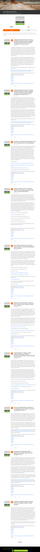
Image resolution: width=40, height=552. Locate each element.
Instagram (12, 128)
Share (12, 30)
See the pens (13, 214)
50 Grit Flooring (28, 194)
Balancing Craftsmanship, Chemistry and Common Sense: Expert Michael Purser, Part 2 (24, 304)
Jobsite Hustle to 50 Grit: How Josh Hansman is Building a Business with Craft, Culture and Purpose (24, 190)
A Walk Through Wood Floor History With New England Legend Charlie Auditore (23, 503)
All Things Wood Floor (10, 12)
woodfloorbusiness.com (20, 125)
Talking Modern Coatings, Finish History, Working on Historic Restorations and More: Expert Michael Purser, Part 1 (24, 355)
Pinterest (12, 81)
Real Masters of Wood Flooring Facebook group (20, 167)
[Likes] (11, 85)
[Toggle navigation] (39, 1)
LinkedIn (12, 78)
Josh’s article (14, 212)
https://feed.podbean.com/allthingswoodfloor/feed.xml (12, 13)
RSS (29, 30)
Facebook (12, 127)
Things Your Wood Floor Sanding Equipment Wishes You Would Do (21, 431)
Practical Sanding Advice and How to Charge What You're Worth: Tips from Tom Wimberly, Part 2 (24, 409)
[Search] (37, 1)
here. (27, 267)
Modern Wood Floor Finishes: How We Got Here (18, 326)
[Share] (18, 85)
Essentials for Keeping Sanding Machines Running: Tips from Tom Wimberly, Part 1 (23, 453)
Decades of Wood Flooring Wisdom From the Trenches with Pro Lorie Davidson (25, 142)
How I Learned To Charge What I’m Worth (25, 429)
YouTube (12, 80)
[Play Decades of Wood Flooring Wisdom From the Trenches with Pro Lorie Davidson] (12, 142)
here (28, 216)
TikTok (12, 79)
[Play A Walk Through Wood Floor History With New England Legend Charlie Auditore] (12, 502)
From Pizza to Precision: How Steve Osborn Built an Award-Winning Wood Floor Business (24, 247)
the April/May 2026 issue (24, 71)
